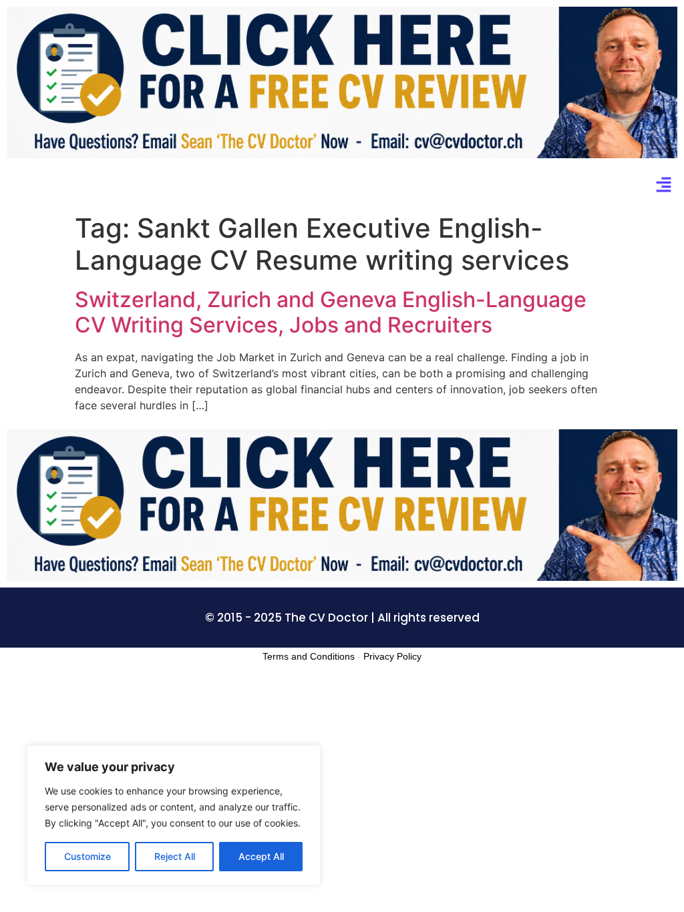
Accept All (261, 856)
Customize (87, 856)
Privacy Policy (392, 656)
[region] (174, 815)
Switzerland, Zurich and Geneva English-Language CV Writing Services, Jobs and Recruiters (330, 312)
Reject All (174, 856)
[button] (664, 186)
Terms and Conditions (309, 656)
